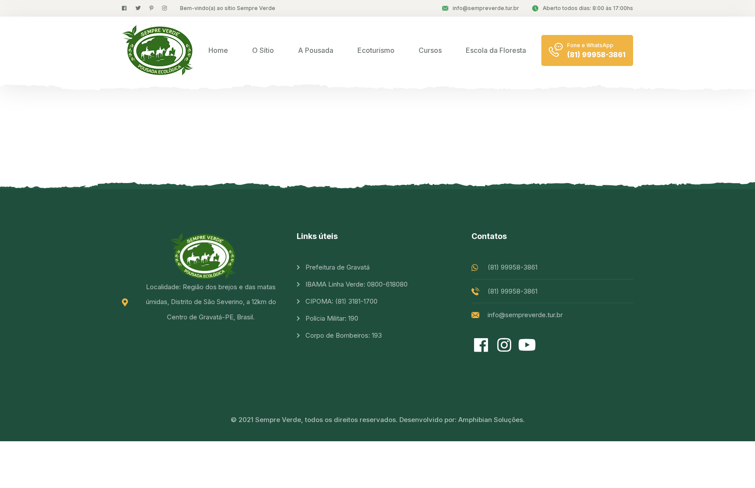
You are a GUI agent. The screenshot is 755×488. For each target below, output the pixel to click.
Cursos (430, 50)
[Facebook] (480, 345)
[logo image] (157, 50)
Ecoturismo (376, 50)
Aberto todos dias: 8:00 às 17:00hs (588, 8)
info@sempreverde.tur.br (486, 8)
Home (218, 50)
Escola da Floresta (496, 50)
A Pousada (315, 50)
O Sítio (263, 50)
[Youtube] (527, 345)
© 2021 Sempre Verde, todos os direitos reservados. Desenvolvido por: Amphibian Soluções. (378, 419)
